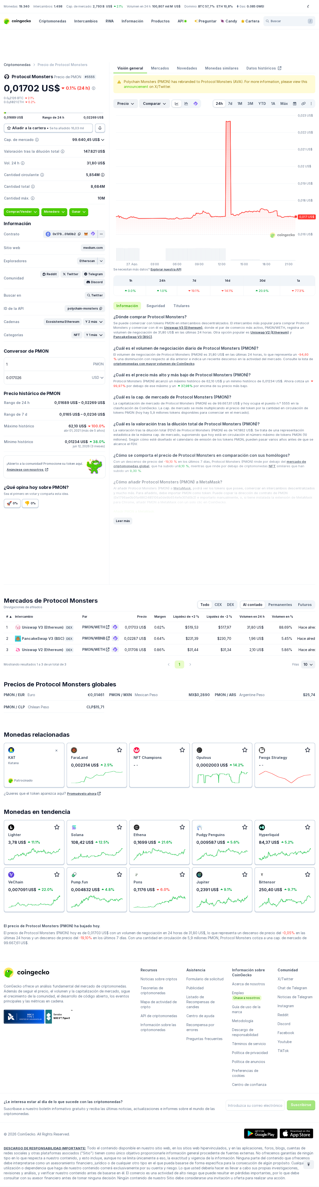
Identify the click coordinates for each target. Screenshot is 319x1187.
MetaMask (182, 488)
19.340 (24, 6)
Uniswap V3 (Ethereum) (183, 328)
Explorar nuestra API (166, 269)
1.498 (58, 6)
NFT (272, 466)
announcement (136, 86)
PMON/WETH (93, 627)
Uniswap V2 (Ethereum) (269, 332)
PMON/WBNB (93, 638)
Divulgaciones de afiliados (23, 607)
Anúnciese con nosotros (25, 469)
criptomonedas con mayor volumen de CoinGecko (153, 364)
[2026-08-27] (295, 103)
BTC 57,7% (206, 6)
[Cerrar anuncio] (56, 750)
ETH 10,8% (225, 6)
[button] (93, 247)
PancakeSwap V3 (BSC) (132, 337)
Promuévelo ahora (81, 793)
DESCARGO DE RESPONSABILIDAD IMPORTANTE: (45, 1148)
